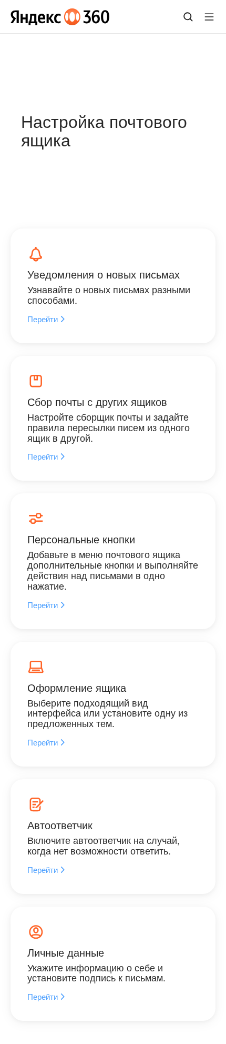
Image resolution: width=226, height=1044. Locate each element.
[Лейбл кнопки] (209, 16)
